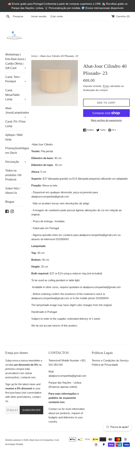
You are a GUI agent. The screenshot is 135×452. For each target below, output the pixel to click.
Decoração (15, 161)
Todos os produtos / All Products (13, 175)
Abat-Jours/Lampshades (15, 112)
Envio (106, 86)
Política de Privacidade (105, 364)
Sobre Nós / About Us (12, 190)
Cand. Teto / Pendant (15, 79)
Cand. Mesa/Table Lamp (15, 95)
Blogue (9, 201)
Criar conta (56, 16)
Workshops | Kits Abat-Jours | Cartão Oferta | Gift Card (15, 61)
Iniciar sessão (39, 16)
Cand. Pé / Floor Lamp (15, 124)
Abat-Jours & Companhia (41, 440)
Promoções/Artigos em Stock (15, 150)
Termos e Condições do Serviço (110, 360)
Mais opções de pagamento (106, 120)
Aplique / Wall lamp (13, 137)
